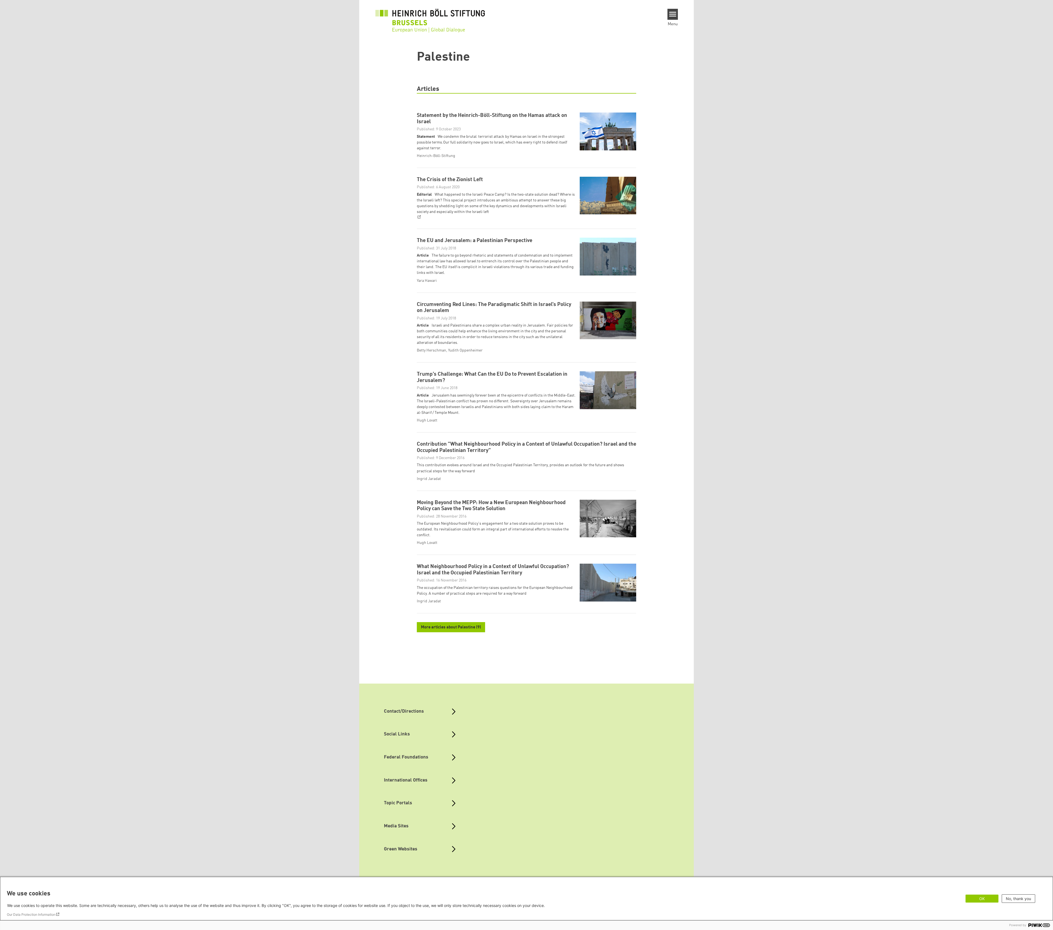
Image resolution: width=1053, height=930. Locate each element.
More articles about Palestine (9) (451, 627)
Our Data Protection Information (31, 914)
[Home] (430, 17)
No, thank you (1018, 898)
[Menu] (672, 14)
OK (982, 898)
